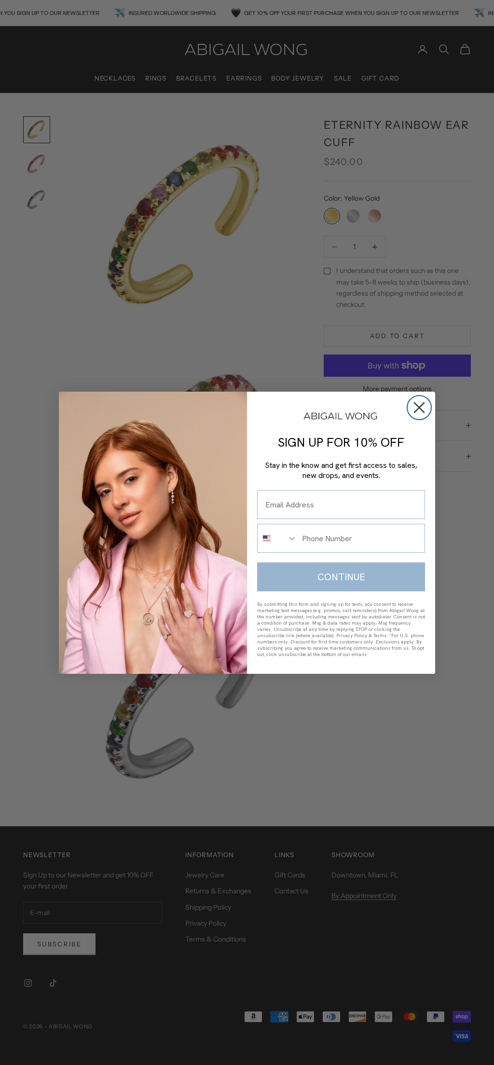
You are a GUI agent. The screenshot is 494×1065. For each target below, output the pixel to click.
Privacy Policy (351, 635)
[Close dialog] (419, 408)
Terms (379, 635)
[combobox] (277, 538)
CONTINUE (341, 577)
